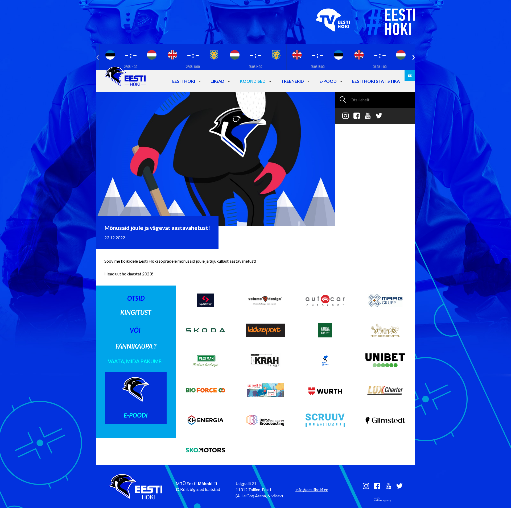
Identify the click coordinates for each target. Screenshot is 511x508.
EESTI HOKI (183, 81)
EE (410, 75)
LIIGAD (217, 81)
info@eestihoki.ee (311, 489)
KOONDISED (253, 81)
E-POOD (328, 81)
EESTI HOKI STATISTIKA (376, 81)
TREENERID (292, 81)
